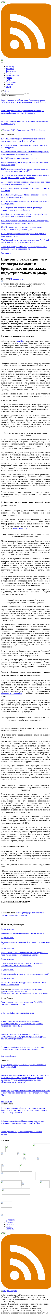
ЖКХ (8, 80)
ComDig (19, 341)
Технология (11, 71)
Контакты (10, 1229)
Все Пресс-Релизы (8, 1056)
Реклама (9, 1222)
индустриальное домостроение (14, 915)
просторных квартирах (11, 694)
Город (8, 73)
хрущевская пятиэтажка (35, 913)
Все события (6, 1101)
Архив (9, 1226)
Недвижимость (12, 75)
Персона (9, 84)
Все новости (6, 253)
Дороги (9, 78)
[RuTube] (4, 2)
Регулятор (10, 66)
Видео (8, 87)
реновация (20, 913)
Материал (10, 69)
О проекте (10, 1220)
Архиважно (11, 82)
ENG (7, 91)
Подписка (10, 1224)
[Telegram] (2, 2)
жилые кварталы (20, 528)
